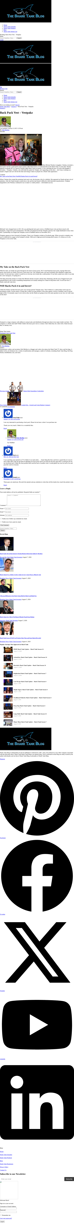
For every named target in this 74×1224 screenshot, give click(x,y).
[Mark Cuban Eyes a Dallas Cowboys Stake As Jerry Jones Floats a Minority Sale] (7, 571)
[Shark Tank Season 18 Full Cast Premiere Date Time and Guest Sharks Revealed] (7, 634)
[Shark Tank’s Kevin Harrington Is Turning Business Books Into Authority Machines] (7, 550)
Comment (3, 505)
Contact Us (3, 1170)
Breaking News (4, 578)
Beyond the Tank (5, 557)
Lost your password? (6, 1218)
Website (2, 515)
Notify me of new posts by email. (11, 522)
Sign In (17, 105)
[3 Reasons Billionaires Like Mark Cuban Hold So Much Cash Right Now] (7, 592)
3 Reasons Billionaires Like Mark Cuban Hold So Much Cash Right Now (18, 596)
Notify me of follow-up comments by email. (14, 518)
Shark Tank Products (6, 1158)
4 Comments (11, 406)
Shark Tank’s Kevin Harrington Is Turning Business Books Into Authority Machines (21, 553)
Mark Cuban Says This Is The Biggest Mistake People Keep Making (17, 617)
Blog (1, 1161)
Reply (5, 428)
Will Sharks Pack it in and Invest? (27, 176)
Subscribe (69, 1179)
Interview (2, 620)
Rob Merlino (5, 130)
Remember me (6, 1215)
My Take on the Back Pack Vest (9, 176)
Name (2, 508)
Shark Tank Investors (16, 557)
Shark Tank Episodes (6, 1154)
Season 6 (2, 108)
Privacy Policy (4, 1167)
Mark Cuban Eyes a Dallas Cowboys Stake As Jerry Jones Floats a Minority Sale (20, 574)
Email (2, 512)
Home (2, 1151)
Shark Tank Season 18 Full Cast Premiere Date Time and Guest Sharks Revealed (20, 638)
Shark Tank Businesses (6, 1164)
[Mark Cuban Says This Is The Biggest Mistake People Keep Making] (7, 613)
